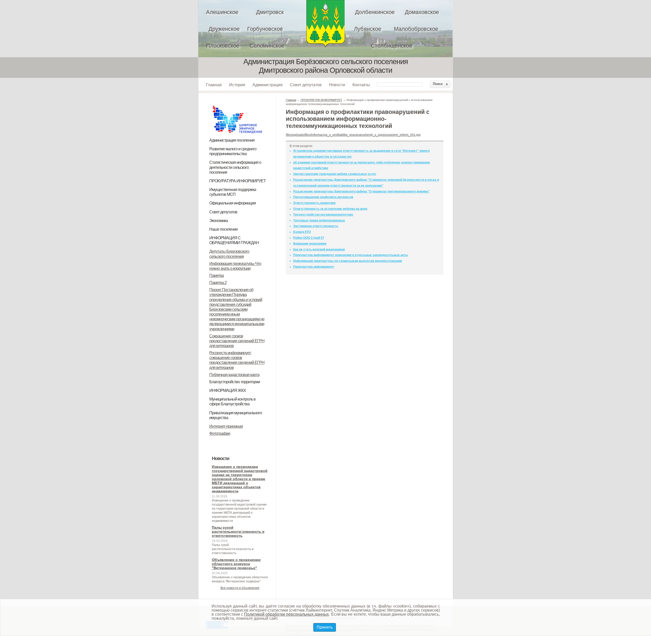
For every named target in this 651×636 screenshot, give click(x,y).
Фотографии (219, 433)
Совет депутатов (306, 85)
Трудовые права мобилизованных (319, 220)
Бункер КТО (302, 232)
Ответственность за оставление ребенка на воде (330, 209)
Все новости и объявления (239, 588)
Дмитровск (270, 12)
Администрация (268, 85)
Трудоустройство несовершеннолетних (323, 214)
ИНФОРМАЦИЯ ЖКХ (227, 390)
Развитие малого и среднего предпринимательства (232, 151)
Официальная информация (232, 203)
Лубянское (367, 29)
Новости (337, 85)
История (237, 85)
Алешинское (222, 12)
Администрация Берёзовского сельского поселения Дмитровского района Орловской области (325, 23)
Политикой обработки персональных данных (286, 614)
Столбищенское (391, 45)
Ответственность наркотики (314, 203)
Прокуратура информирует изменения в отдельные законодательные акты (350, 255)
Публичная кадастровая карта (234, 375)
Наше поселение (223, 229)
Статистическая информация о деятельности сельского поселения (235, 167)
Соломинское (266, 45)
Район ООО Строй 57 (308, 238)
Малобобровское (416, 29)
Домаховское (422, 12)
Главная (214, 85)
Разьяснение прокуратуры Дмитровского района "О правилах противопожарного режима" (361, 191)
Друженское (224, 29)
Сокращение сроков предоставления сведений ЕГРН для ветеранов (236, 341)
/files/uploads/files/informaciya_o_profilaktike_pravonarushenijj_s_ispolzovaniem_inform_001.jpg (353, 135)
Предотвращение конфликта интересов (323, 197)
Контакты (361, 85)
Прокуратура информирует (313, 267)
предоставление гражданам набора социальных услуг (334, 174)
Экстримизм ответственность (315, 226)
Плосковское (222, 45)
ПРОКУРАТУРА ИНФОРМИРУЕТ (237, 181)
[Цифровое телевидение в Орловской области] (237, 105)
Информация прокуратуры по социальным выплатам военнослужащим (347, 261)
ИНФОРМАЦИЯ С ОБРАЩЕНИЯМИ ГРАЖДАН (234, 240)
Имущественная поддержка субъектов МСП (232, 192)
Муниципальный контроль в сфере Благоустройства (232, 401)
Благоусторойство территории (234, 382)
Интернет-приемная (226, 426)
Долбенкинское (375, 12)
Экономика (218, 220)
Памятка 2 (218, 282)
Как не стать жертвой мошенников (319, 249)
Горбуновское (265, 29)
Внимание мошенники (309, 243)
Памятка (216, 275)
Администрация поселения (232, 140)
